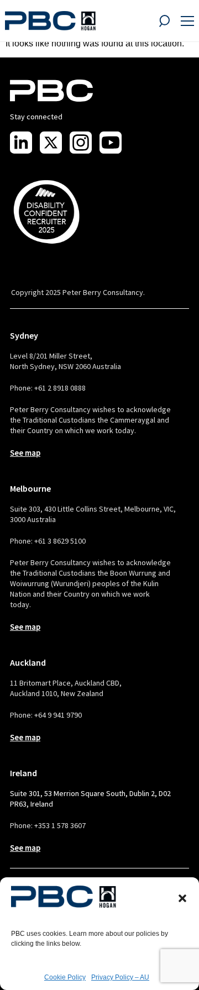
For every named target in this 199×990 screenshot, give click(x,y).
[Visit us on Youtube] (111, 142)
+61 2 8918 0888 (60, 388)
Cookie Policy (65, 977)
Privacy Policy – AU (120, 977)
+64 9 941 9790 (58, 715)
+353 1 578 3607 (60, 825)
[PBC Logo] (50, 21)
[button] (182, 898)
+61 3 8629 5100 (60, 541)
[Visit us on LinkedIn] (21, 142)
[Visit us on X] (51, 142)
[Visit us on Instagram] (81, 142)
